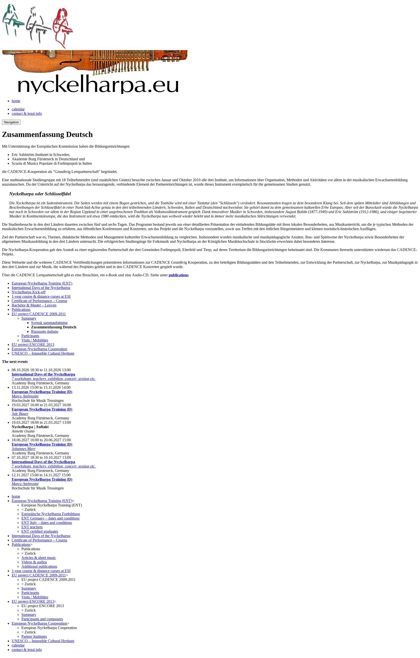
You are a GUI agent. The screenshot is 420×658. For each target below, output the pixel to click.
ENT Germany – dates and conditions (50, 518)
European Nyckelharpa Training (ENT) (42, 283)
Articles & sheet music (38, 558)
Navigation (11, 122)
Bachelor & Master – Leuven (34, 305)
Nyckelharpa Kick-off (28, 292)
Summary (28, 318)
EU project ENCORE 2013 (33, 345)
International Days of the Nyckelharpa (41, 288)
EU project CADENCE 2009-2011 (39, 314)
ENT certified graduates (39, 531)
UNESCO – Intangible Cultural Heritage (43, 353)
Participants (30, 336)
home (16, 101)
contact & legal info (27, 113)
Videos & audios (34, 562)
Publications (21, 309)
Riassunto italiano (44, 331)
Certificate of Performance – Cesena (39, 301)
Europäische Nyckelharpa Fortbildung (50, 514)
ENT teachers (32, 527)
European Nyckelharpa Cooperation (39, 349)
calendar (18, 109)
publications (179, 275)
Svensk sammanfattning (49, 323)
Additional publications (39, 566)
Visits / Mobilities (34, 340)
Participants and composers (42, 619)
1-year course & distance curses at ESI (41, 296)
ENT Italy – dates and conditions (46, 523)
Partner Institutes (34, 636)
